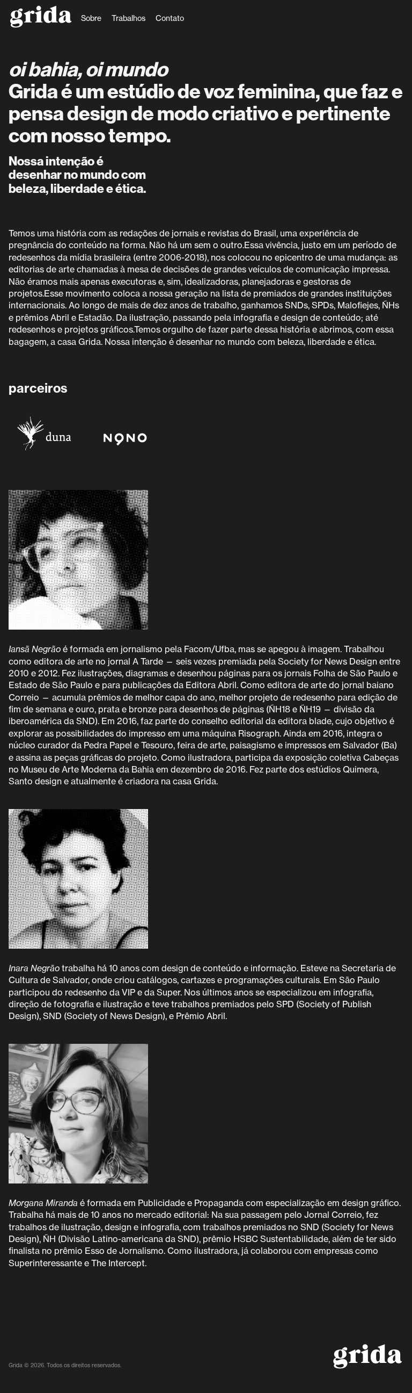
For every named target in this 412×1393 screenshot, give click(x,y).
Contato (170, 18)
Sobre (91, 18)
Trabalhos (128, 18)
